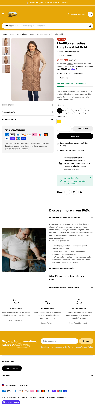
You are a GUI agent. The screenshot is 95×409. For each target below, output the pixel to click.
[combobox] (47, 26)
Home (4, 34)
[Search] (90, 25)
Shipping (70, 64)
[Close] (90, 177)
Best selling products (18, 34)
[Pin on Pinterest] (81, 192)
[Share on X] (74, 192)
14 (74, 112)
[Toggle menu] (3, 14)
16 (79, 111)
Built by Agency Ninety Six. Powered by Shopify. (46, 397)
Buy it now (75, 136)
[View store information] (89, 163)
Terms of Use (73, 347)
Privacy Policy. (87, 347)
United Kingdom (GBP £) (15, 385)
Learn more (73, 183)
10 (60, 111)
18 (86, 111)
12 (66, 111)
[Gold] (59, 121)
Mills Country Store (72, 52)
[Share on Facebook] (67, 192)
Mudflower (68, 55)
